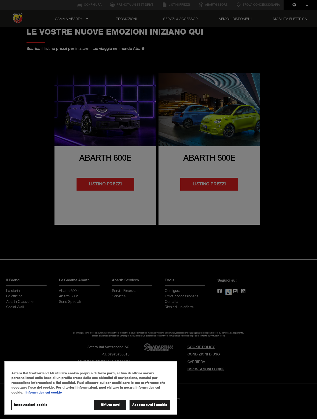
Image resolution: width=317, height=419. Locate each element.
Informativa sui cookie (44, 392)
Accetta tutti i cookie (149, 405)
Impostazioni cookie (30, 405)
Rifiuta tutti (110, 405)
